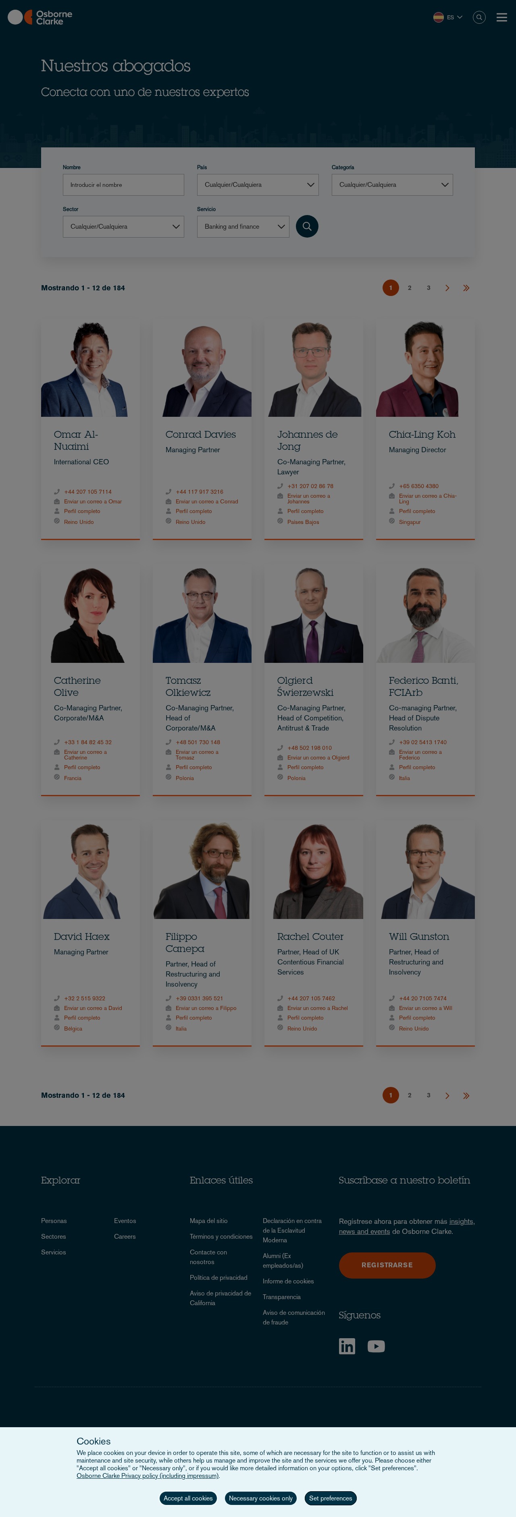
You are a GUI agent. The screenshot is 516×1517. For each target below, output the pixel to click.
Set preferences (330, 1498)
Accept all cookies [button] (188, 1498)
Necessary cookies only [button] (261, 1498)
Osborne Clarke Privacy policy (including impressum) (147, 1476)
